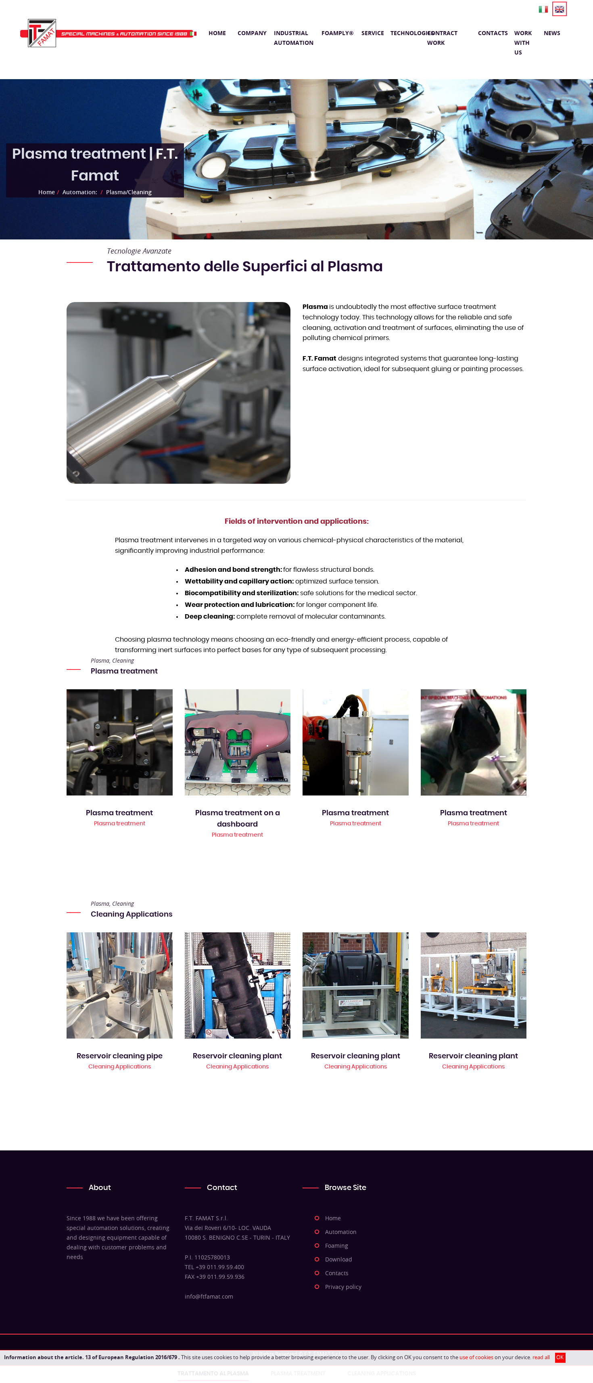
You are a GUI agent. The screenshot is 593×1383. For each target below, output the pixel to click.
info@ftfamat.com (209, 1296)
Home (217, 33)
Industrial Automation (293, 37)
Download (338, 1259)
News (552, 33)
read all (541, 1357)
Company (252, 33)
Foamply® (337, 33)
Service (371, 33)
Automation (341, 1232)
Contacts (492, 33)
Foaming (336, 1245)
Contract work (442, 37)
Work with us (523, 42)
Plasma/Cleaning (129, 192)
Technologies (404, 33)
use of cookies (476, 1357)
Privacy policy (343, 1287)
